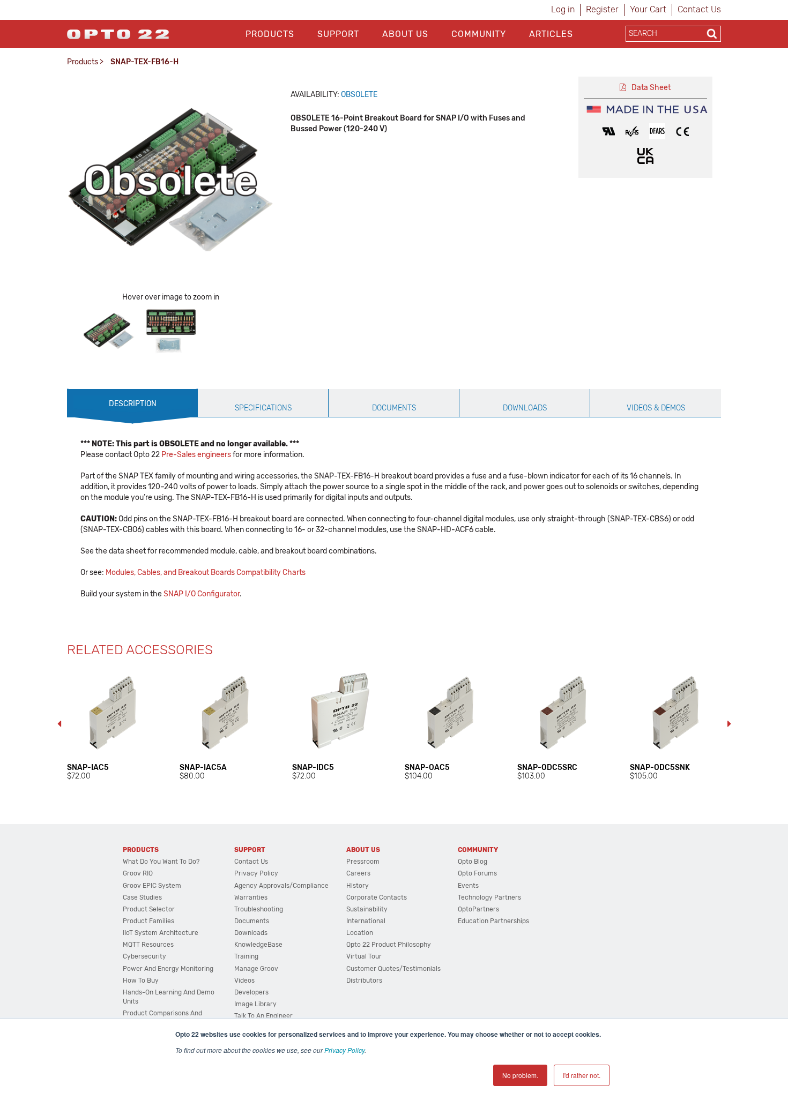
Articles (551, 34)
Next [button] (729, 724)
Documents (251, 921)
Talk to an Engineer (263, 1016)
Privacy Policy (344, 1049)
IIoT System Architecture (160, 933)
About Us (405, 34)
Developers (251, 992)
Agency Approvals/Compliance (281, 885)
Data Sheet (651, 87)
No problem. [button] (520, 1075)
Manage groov (256, 968)
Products (270, 34)
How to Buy (141, 980)
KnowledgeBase (258, 944)
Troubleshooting (258, 909)
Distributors (364, 980)
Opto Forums (477, 873)
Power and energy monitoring (168, 968)
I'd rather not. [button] (581, 1075)
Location (359, 933)
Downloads (250, 933)
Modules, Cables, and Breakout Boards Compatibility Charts (206, 572)
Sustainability (367, 909)
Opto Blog (472, 861)
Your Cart (648, 9)
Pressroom (363, 861)
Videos (244, 980)
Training (246, 956)
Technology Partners (489, 897)
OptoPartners (478, 909)
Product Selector (149, 909)
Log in (563, 9)
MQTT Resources (148, 944)
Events (468, 885)
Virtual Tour (364, 956)
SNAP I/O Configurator (201, 593)
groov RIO (138, 873)
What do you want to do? (161, 861)
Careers (358, 873)
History (357, 885)
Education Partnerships (493, 921)
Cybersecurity (144, 956)
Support (338, 34)
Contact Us (699, 9)
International (365, 921)
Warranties (250, 897)
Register (602, 9)
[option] (109, 331)
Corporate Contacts (376, 897)
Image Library (255, 1004)
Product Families (148, 921)
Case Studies (142, 897)
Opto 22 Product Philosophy (388, 944)
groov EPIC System (152, 885)
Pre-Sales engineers (196, 454)
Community (478, 34)
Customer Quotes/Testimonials (393, 968)
